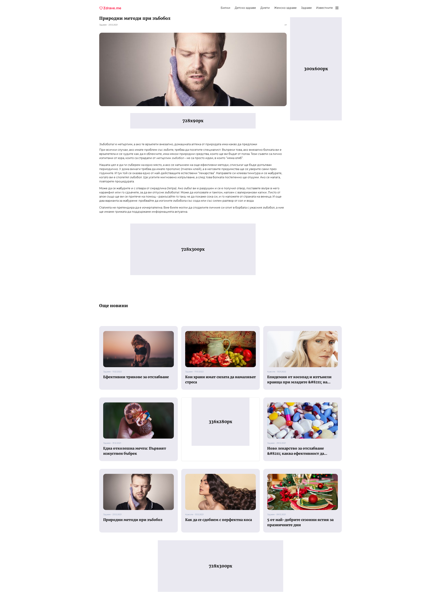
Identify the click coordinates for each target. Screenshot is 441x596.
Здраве (306, 7)
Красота (271, 371)
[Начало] (110, 8)
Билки (225, 7)
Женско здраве (285, 7)
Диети (265, 7)
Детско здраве (245, 7)
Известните (324, 7)
